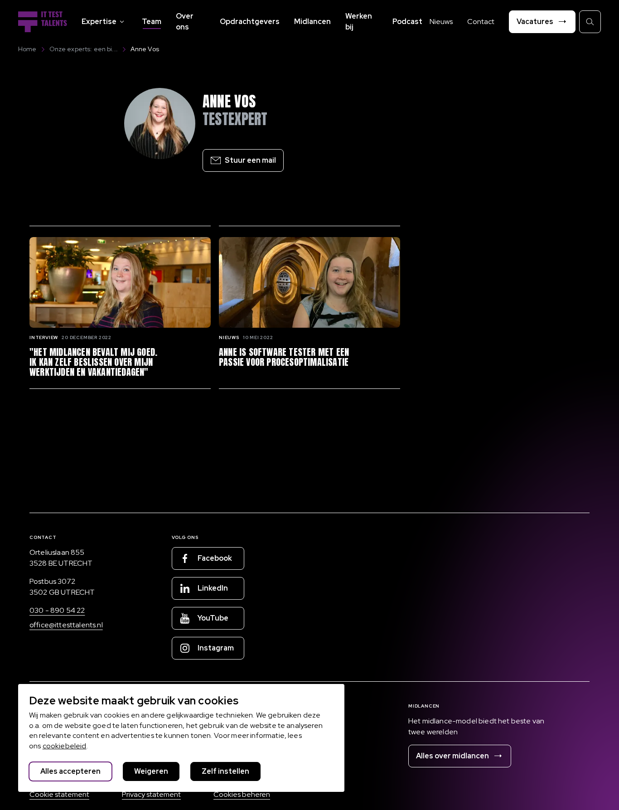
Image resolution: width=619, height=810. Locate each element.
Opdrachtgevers (250, 21)
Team (151, 21)
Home (27, 49)
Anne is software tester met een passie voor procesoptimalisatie (284, 357)
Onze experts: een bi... (83, 49)
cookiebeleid (65, 746)
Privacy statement (151, 794)
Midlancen (312, 21)
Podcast (407, 21)
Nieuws (441, 21)
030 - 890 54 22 (57, 610)
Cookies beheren (241, 794)
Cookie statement (59, 794)
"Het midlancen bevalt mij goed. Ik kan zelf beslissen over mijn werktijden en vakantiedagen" (93, 362)
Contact (480, 21)
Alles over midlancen (452, 756)
